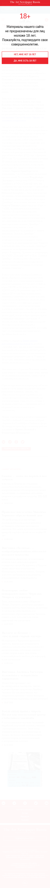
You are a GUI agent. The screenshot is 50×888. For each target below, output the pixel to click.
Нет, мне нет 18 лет (25, 54)
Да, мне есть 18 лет (25, 61)
